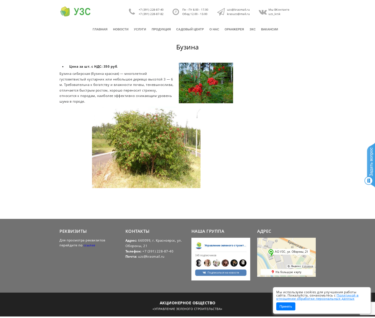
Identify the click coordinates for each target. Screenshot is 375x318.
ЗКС (253, 29)
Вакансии (269, 29)
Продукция (161, 29)
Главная (100, 29)
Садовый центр (190, 29)
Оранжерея (234, 29)
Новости (120, 29)
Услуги (140, 29)
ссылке (89, 245)
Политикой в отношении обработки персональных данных (317, 297)
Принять (286, 306)
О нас (214, 29)
